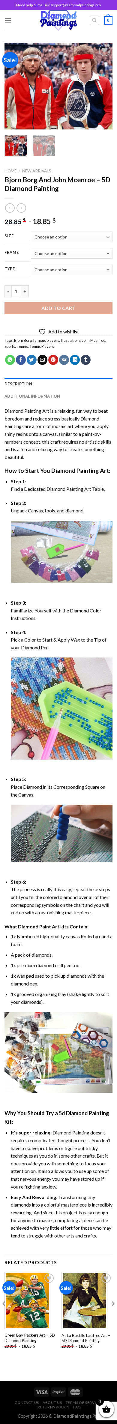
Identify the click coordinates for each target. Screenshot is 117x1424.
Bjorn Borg (23, 340)
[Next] (103, 86)
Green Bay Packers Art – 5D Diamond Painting (29, 1338)
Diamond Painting (75, 470)
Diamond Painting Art (26, 411)
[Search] (95, 20)
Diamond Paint (34, 926)
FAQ (77, 1407)
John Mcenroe (93, 340)
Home (10, 171)
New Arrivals (36, 171)
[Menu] (8, 20)
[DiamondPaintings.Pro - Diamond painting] (58, 20)
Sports (9, 346)
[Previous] (14, 86)
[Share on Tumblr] (86, 360)
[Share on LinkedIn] (75, 360)
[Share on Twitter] (32, 360)
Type (9, 269)
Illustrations (70, 340)
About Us (52, 1402)
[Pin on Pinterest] (53, 360)
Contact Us (27, 1402)
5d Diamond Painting (84, 1113)
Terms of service (83, 1402)
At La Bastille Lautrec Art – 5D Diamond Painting (86, 1338)
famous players (46, 340)
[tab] (58, 384)
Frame (11, 252)
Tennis (22, 346)
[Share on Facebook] (21, 360)
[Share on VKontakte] (64, 360)
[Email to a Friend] (42, 360)
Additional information (32, 396)
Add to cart (58, 308)
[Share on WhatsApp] (10, 360)
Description (18, 383)
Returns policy (54, 1407)
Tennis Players (41, 346)
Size (9, 236)
